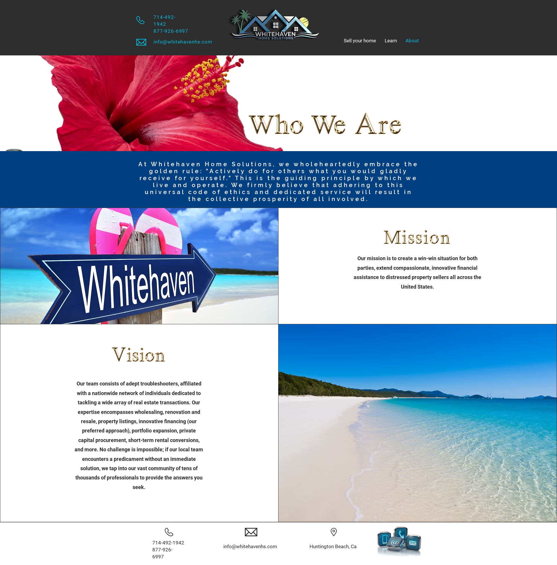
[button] (390, 41)
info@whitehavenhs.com (182, 42)
